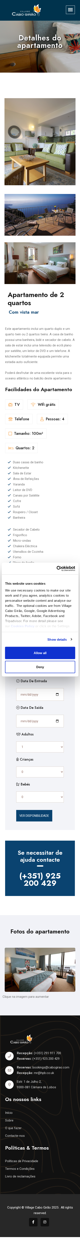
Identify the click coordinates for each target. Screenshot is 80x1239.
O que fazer (13, 1128)
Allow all (40, 653)
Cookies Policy (22, 626)
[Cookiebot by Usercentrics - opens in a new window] (57, 568)
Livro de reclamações (20, 1176)
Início (9, 1113)
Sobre (9, 1120)
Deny (40, 667)
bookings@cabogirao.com (50, 1067)
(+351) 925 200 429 (40, 879)
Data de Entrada (33, 681)
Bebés (25, 784)
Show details (57, 639)
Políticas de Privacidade (21, 1161)
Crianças (26, 759)
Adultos (26, 734)
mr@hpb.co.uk (44, 1073)
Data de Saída (31, 707)
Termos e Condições (20, 1169)
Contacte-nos (15, 1136)
